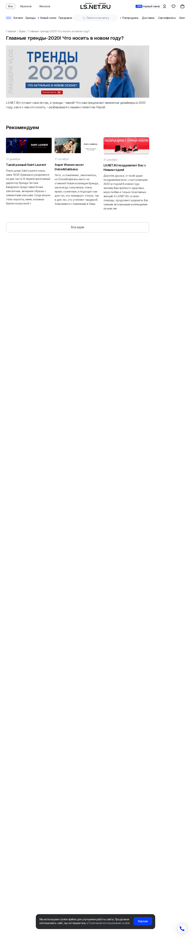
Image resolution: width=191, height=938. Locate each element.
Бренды (30, 17)
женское (44, 6)
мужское (26, 6)
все (10, 6)
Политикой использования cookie (109, 923)
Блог (182, 17)
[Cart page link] (182, 6)
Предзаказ (65, 17)
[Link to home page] (95, 6)
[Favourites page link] (173, 6)
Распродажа (130, 17)
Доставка (148, 17)
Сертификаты (167, 17)
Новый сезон (48, 17)
